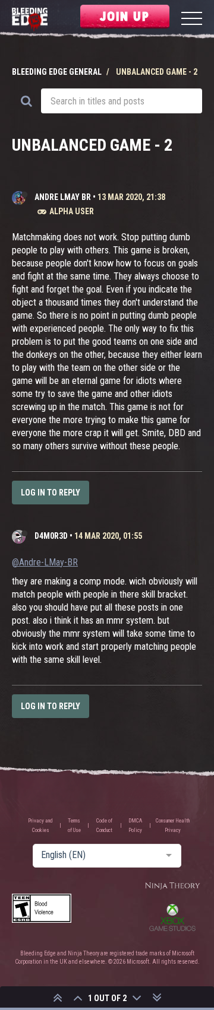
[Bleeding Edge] (30, 20)
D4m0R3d (51, 536)
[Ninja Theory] (172, 886)
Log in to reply (50, 492)
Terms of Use (74, 825)
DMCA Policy (135, 825)
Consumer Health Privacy (173, 825)
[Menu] (191, 20)
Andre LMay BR (62, 197)
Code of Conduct (104, 825)
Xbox (172, 917)
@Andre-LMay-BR (45, 562)
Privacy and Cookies (40, 825)
